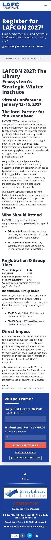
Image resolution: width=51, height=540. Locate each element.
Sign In (25, 479)
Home (9, 58)
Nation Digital (40, 526)
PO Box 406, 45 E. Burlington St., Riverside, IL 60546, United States (25, 516)
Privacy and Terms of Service (25, 509)
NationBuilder (23, 526)
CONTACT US (25, 503)
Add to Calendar (25, 452)
